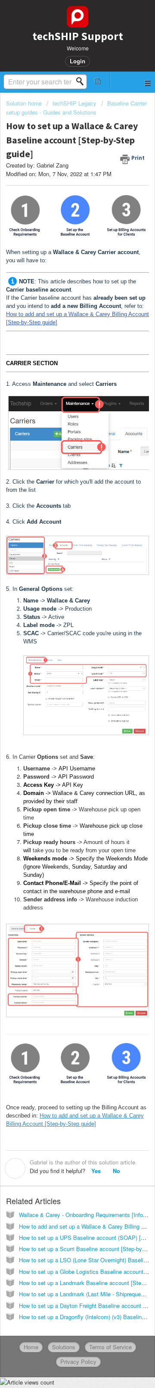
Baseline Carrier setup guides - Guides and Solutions (76, 107)
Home (31, 1347)
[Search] (82, 81)
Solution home (24, 103)
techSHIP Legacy (74, 103)
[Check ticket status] (98, 80)
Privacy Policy (78, 1361)
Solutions (63, 1347)
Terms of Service (110, 1347)
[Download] (61, 707)
